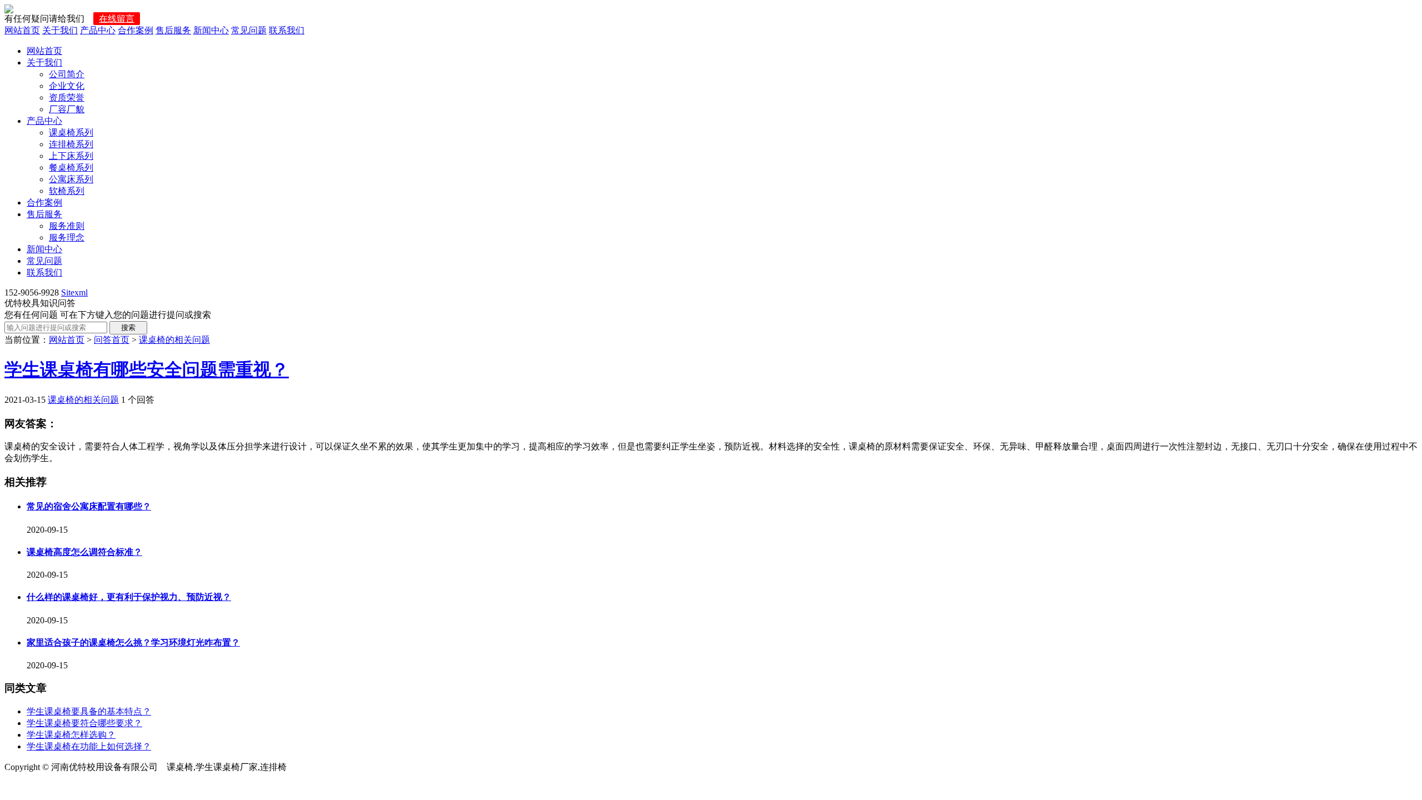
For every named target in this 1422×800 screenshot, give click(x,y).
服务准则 (66, 226)
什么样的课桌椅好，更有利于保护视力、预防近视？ (129, 597)
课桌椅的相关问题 (174, 339)
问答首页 (111, 339)
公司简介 (66, 74)
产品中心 (98, 30)
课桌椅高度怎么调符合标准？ (84, 552)
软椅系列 (66, 191)
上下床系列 (71, 156)
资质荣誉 (66, 97)
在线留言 (116, 18)
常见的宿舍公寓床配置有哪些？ (89, 506)
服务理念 (66, 237)
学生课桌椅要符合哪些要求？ (84, 723)
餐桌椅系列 (71, 167)
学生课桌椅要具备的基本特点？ (89, 711)
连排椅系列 (71, 144)
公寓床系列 (71, 179)
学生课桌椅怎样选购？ (71, 734)
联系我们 (286, 30)
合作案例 (135, 30)
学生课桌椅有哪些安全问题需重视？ (146, 369)
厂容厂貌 (66, 109)
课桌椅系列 (71, 132)
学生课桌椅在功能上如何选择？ (89, 746)
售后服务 (173, 30)
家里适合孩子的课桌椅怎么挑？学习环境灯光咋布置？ (133, 642)
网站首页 (22, 30)
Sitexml (74, 292)
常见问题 (249, 30)
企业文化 (66, 86)
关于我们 (60, 30)
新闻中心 (211, 30)
